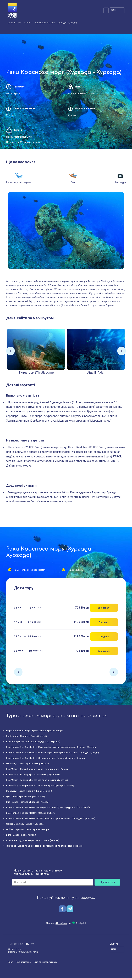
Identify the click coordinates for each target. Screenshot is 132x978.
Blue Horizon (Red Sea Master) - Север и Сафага (30, 813)
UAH (113, 10)
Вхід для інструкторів (45, 962)
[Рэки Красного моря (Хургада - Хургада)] (66, 230)
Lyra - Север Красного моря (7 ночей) (25, 796)
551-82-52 (21, 944)
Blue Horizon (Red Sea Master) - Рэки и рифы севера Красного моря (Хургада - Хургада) (51, 747)
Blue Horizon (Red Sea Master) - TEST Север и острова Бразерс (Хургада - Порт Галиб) (50, 818)
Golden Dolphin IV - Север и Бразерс (24, 824)
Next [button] (121, 351)
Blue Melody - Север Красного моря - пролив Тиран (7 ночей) (37, 769)
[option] (36, 351)
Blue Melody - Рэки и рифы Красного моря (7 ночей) (33, 774)
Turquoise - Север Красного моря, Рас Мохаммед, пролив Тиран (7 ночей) (44, 846)
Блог (10, 962)
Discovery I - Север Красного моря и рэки (27, 763)
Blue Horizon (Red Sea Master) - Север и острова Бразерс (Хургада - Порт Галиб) (48, 807)
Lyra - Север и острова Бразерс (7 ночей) (27, 802)
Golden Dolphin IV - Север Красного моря (27, 829)
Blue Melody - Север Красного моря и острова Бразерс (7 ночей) (40, 785)
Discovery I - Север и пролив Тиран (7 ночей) (29, 791)
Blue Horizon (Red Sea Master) (83, 93)
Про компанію (23, 962)
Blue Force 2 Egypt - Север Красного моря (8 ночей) (32, 840)
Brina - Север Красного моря (21, 835)
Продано (104, 622)
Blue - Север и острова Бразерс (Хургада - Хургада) (33, 741)
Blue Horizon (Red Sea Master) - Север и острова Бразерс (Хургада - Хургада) (46, 758)
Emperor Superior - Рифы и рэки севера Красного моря (34, 730)
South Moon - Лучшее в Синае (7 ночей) (26, 736)
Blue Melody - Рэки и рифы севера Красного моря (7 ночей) (37, 780)
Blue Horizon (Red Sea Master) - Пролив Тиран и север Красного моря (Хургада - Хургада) (52, 752)
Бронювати (104, 607)
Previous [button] (10, 351)
